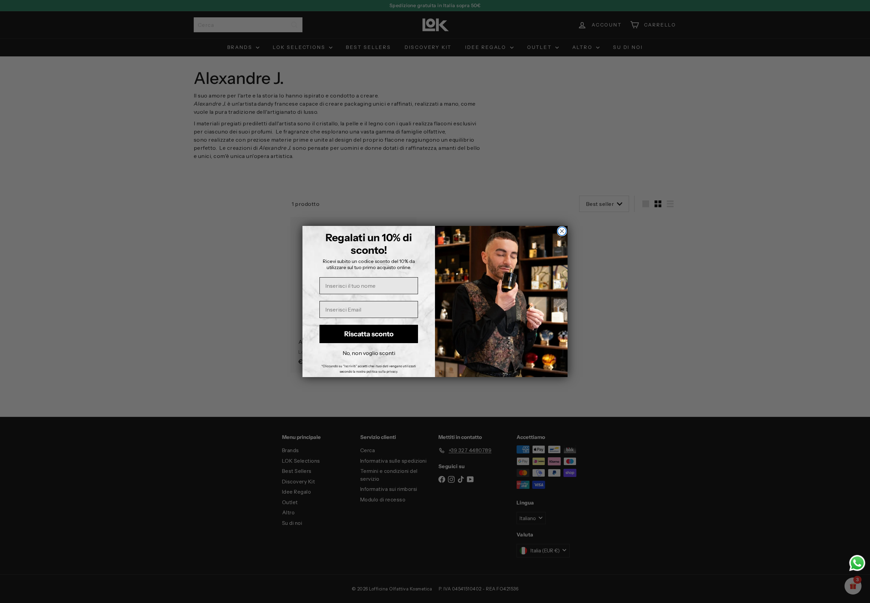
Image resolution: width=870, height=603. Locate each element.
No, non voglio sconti (369, 353)
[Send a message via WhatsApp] (857, 563)
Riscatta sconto (369, 334)
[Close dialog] (562, 231)
